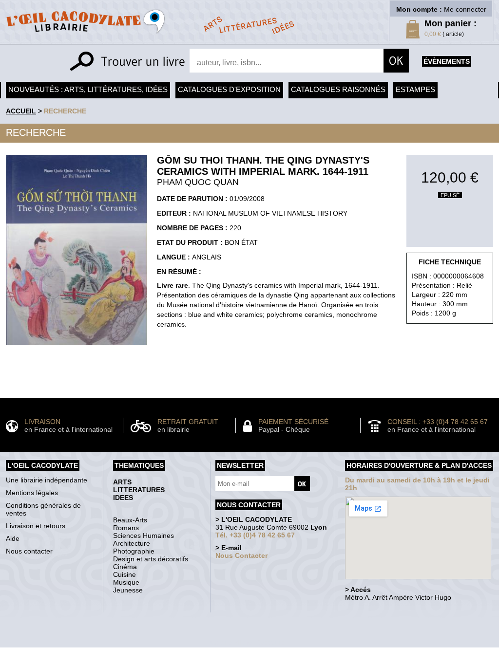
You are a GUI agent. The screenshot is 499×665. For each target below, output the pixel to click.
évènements (446, 61)
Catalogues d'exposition (229, 89)
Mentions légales (32, 493)
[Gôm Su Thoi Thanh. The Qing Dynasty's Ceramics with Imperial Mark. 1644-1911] (76, 347)
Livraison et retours (35, 526)
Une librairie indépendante (46, 480)
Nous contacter (29, 551)
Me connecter (465, 9)
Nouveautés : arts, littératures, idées (88, 89)
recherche (65, 111)
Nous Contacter (241, 555)
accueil (21, 111)
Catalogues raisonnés (338, 89)
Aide (12, 538)
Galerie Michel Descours (247, 642)
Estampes (415, 89)
